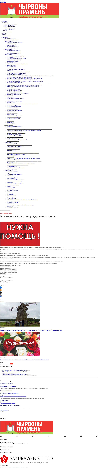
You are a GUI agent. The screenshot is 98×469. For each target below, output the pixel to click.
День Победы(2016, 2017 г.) (10, 38)
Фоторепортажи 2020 (8, 95)
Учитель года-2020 (10, 122)
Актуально (4, 30)
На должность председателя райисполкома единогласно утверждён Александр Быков (24, 161)
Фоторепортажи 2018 (8, 54)
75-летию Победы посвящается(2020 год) (15, 98)
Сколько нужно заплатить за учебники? (10, 369)
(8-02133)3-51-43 (18, 443)
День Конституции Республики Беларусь (15, 181)
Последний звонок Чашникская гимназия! (15, 137)
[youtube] (65, 436)
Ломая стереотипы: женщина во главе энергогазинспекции (14, 374)
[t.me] (81, 436)
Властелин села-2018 (11, 57)
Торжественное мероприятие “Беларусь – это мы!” (17, 139)
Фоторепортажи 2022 (8, 142)
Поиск (1, 362)
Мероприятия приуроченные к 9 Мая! (14, 134)
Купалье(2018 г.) (10, 70)
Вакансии (4, 19)
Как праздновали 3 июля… (12, 111)
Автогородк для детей (11, 102)
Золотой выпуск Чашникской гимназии (14, 110)
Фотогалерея (5, 37)
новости (2, 301)
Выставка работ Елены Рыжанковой (14, 106)
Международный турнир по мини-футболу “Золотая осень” (18, 71)
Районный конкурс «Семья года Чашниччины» (16, 167)
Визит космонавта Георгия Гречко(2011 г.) (15, 42)
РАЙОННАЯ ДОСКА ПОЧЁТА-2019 (13, 118)
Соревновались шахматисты (8, 386)
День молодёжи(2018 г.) (11, 62)
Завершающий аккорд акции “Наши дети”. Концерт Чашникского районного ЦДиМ (23, 158)
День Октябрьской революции (13, 185)
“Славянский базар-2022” (12, 143)
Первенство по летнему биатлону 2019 (14, 90)
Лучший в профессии (11, 193)
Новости (10, 390)
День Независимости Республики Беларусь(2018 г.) (17, 63)
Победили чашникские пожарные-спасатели (13, 396)
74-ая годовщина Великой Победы (13, 89)
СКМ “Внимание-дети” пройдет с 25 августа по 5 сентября (14, 370)
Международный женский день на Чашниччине (16, 133)
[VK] (3, 2)
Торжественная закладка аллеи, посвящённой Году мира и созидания (20, 205)
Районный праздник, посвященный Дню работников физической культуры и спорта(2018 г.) (25, 81)
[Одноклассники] (1, 2)
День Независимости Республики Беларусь (15, 183)
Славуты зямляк (10, 119)
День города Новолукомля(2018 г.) (14, 59)
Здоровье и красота (8, 213)
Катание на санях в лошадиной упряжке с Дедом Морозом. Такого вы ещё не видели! (24, 130)
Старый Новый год (10, 203)
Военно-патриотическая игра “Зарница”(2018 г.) (16, 58)
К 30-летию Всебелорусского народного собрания (12, 371)
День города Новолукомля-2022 (13, 149)
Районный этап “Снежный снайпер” (13, 201)
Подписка (4, 33)
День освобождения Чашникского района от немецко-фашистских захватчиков (23, 153)
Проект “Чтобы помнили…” (9, 29)
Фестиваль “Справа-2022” (12, 169)
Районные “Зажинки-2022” (12, 166)
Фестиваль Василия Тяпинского (13, 141)
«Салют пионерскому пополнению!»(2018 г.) (15, 55)
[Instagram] (2, 2)
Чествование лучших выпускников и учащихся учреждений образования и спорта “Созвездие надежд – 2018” (29, 83)
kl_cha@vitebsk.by (26, 443)
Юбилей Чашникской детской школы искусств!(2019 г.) (18, 93)
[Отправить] (49, 296)
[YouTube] (4, 2)
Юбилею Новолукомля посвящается (14, 94)
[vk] (48, 436)
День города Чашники (11, 178)
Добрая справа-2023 (11, 187)
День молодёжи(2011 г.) (11, 45)
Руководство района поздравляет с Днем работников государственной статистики (24, 360)
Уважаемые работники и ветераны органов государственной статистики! (17, 375)
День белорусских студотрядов (13, 147)
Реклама (4, 34)
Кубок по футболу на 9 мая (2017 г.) (14, 50)
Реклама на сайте (7, 35)
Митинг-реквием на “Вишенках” (13, 159)
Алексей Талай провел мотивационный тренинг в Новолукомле (19, 145)
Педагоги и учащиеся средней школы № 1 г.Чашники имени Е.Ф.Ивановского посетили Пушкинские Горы (31, 330)
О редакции (4, 21)
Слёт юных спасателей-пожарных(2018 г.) (15, 82)
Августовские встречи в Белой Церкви (14, 101)
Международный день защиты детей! (14, 131)
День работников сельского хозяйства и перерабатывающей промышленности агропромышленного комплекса (29, 129)
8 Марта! (8, 99)
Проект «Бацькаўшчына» (9, 27)
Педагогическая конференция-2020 (14, 117)
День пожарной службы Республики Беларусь (16, 154)
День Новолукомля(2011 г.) (12, 47)
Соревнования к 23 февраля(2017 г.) (14, 53)
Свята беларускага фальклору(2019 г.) (14, 91)
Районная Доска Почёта (11, 198)
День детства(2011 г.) (11, 43)
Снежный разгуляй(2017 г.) (12, 51)
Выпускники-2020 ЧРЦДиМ (12, 105)
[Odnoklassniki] (49, 290)
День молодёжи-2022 (11, 150)
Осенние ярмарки (10, 194)
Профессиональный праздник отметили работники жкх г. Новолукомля (21, 163)
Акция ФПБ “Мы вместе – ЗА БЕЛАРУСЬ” (15, 174)
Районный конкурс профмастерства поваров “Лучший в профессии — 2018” (22, 79)
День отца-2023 (10, 186)
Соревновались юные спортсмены (10, 405)
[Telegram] (49, 286)
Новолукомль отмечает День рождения (14, 115)
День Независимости (11, 151)
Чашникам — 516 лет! (11, 123)
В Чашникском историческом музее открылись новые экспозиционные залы (22, 103)
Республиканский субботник (12, 202)
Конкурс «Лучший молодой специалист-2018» (16, 69)
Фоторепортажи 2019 (8, 87)
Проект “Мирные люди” (9, 25)
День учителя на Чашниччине (12, 109)
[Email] (49, 295)
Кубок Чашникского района (12, 190)
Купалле (8, 191)
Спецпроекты (5, 22)
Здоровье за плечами (6, 373)
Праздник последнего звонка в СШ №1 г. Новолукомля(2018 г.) (19, 77)
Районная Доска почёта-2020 (12, 138)
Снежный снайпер (10, 121)
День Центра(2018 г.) (11, 67)
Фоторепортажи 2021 (8, 125)
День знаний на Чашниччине (12, 107)
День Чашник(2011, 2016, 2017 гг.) (11, 39)
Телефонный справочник (7, 31)
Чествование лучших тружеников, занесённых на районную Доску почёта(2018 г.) (23, 86)
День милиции (9, 127)
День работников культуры (12, 155)
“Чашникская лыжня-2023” (12, 171)
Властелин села (10, 175)
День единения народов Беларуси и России (15, 179)
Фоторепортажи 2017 (8, 49)
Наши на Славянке (10, 114)
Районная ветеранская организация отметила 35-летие (17, 165)
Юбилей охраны (10, 206)
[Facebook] (0, 2)
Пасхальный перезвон (11, 195)
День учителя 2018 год (11, 66)
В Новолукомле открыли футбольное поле (15, 146)
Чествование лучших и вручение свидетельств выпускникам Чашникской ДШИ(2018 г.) (24, 85)
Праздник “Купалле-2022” (12, 162)
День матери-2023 (10, 182)
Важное (2, 213)
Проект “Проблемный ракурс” (10, 26)
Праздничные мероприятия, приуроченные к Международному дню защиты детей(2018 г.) (25, 78)
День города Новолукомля (12, 177)
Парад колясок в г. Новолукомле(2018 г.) (15, 74)
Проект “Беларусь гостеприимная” (11, 23)
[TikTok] (5, 2)
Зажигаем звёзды (10, 97)
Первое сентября (10, 197)
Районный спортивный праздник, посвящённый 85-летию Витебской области (22, 199)
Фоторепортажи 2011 (8, 41)
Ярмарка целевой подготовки (12, 207)
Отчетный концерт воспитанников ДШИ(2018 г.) (16, 73)
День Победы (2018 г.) (11, 65)
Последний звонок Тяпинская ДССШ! (14, 135)
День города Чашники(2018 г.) (13, 61)
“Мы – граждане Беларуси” (12, 113)
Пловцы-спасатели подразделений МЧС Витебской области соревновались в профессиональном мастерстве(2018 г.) (30, 75)
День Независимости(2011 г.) (12, 46)
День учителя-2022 (10, 157)
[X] (49, 293)
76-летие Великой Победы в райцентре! (14, 126)
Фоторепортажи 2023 (8, 170)
